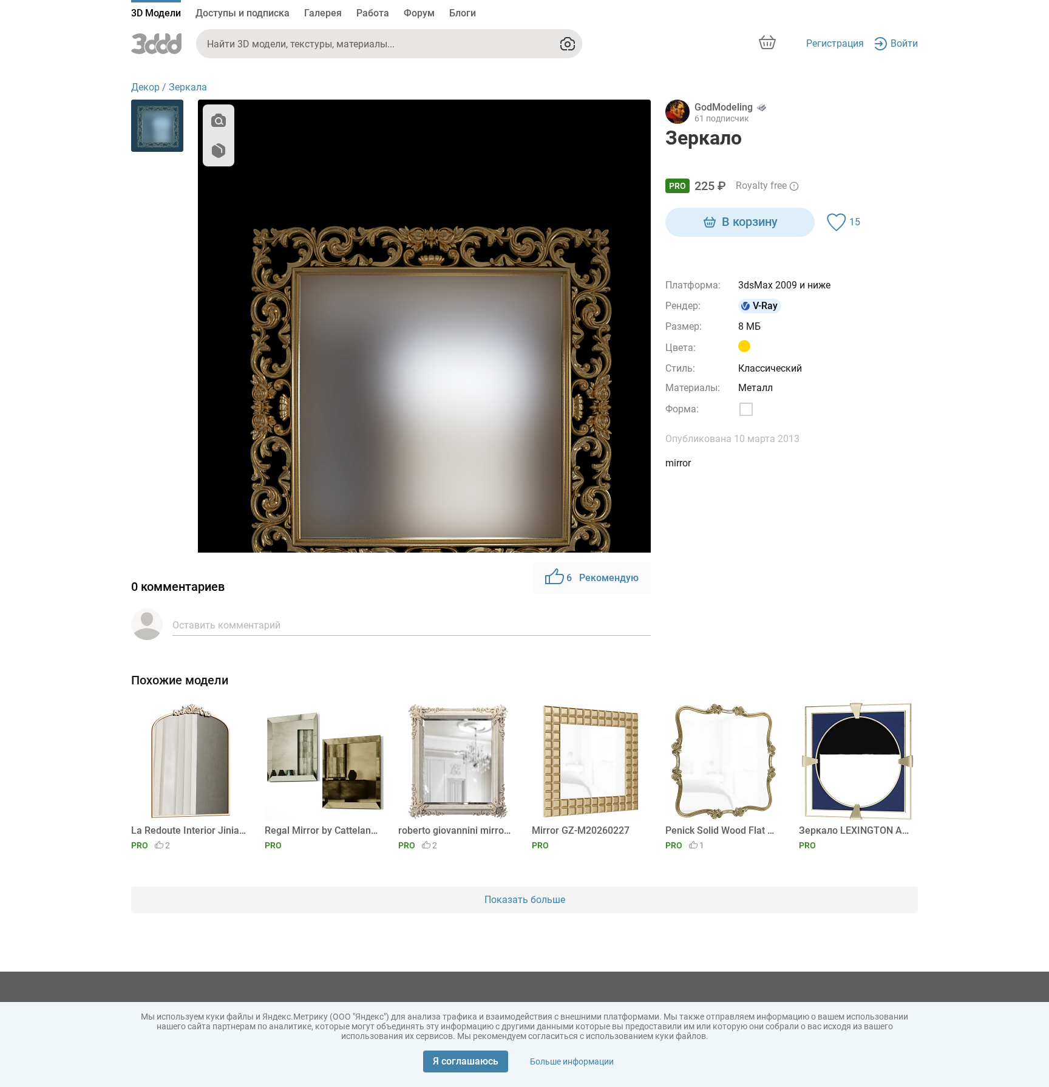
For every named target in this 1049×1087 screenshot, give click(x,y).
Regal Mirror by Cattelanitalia (322, 830)
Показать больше (524, 899)
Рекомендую (602, 578)
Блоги (462, 13)
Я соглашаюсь (465, 1061)
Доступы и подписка (242, 13)
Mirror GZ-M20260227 (581, 830)
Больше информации (572, 1061)
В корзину (750, 221)
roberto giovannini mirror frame (455, 830)
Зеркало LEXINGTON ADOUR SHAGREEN (856, 830)
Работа (372, 13)
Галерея (323, 13)
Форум (419, 13)
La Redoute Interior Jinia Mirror (188, 830)
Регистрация (835, 43)
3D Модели (156, 13)
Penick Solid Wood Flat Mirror (722, 830)
